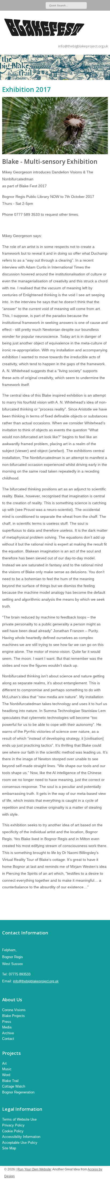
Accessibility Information (21, 1137)
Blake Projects (13, 1016)
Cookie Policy (12, 1131)
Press (6, 1022)
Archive (8, 1033)
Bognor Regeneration (18, 1092)
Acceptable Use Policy (19, 1143)
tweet (11, 912)
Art (4, 1063)
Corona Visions (14, 1010)
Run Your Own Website (34, 1169)
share (4, 912)
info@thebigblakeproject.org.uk (83, 46)
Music (6, 1069)
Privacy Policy (13, 1125)
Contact (8, 1039)
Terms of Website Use (19, 1119)
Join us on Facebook (106, 5)
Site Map (9, 1148)
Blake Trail (10, 1081)
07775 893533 (19, 974)
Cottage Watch (13, 1086)
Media (6, 1027)
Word (6, 1075)
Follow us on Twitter (99, 5)
